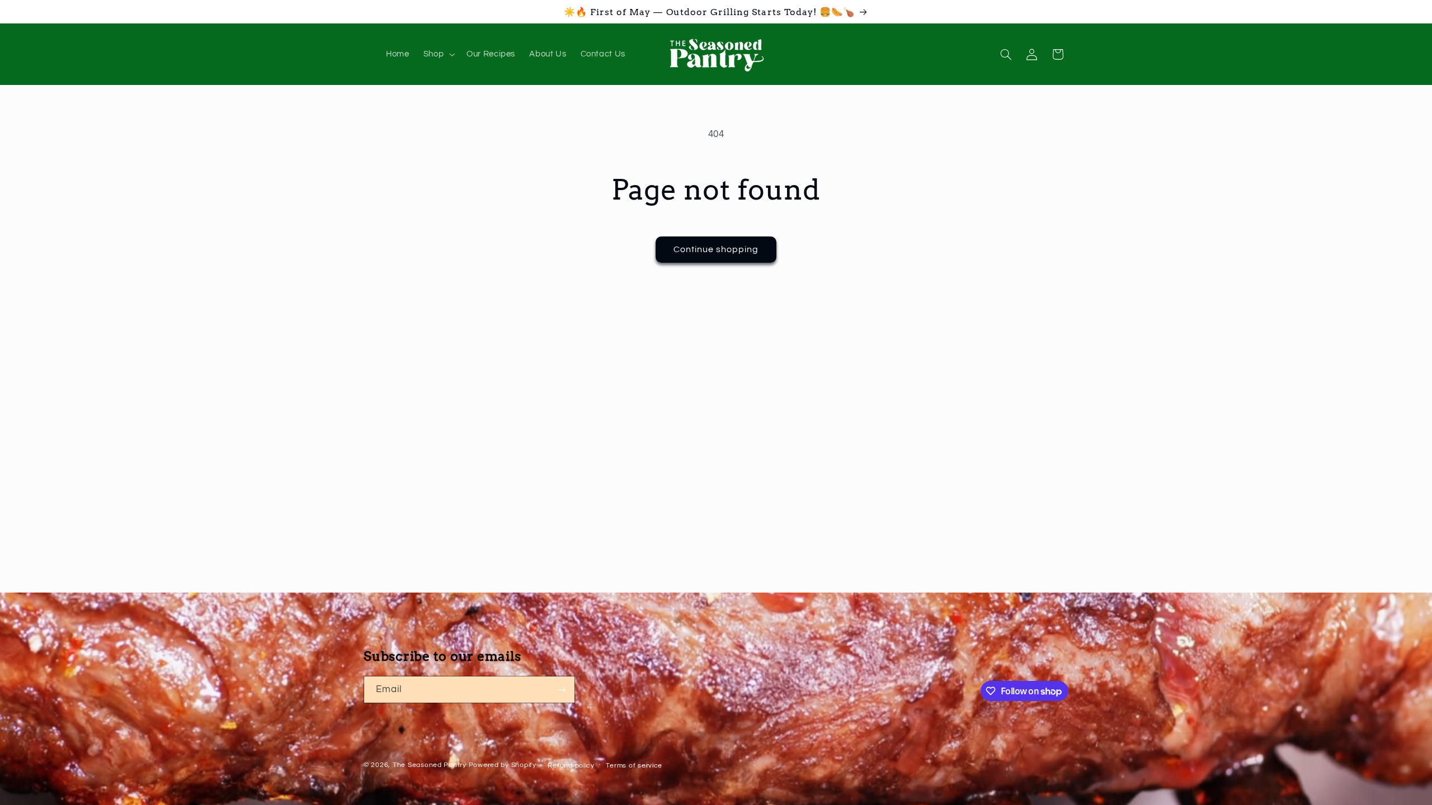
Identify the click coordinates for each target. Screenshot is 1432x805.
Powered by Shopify (502, 765)
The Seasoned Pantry (430, 765)
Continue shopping (716, 249)
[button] (437, 54)
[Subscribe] (561, 689)
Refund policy (571, 766)
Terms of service (634, 766)
